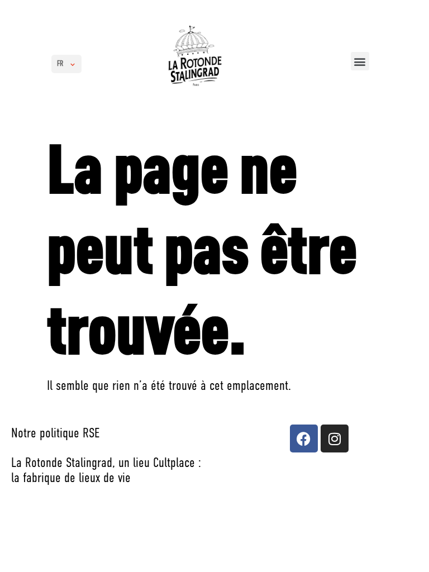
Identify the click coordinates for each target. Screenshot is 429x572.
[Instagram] (335, 438)
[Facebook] (304, 438)
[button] (360, 61)
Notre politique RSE (55, 434)
